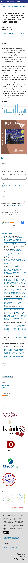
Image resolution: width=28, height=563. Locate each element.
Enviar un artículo (7, 376)
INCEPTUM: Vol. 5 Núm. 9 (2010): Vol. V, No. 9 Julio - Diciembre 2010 (14, 262)
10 (12, 334)
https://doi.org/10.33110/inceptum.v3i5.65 (14, 33)
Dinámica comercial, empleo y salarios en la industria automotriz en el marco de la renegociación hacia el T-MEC (15, 291)
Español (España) (6, 385)
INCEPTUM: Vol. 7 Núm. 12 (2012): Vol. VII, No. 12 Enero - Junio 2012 (15, 311)
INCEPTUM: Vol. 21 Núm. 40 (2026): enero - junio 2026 (15, 330)
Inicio (2, 4)
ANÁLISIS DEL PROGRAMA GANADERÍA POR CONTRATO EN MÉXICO (15, 316)
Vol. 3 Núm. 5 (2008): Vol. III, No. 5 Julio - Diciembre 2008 (13, 6)
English (4, 387)
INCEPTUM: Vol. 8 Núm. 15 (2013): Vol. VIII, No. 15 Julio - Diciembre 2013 (15, 255)
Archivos (7, 4)
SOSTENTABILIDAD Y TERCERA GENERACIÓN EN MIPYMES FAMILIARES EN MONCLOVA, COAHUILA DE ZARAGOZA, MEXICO (14, 251)
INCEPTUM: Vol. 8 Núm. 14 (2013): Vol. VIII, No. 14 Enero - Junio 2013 (15, 318)
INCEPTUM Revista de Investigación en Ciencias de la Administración (13, 546)
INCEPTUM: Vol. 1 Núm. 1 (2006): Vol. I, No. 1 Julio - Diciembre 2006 (14, 304)
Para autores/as (5, 368)
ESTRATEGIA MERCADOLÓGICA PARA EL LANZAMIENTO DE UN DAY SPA (13, 260)
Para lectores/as (5, 365)
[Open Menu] (1, 1)
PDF (4, 158)
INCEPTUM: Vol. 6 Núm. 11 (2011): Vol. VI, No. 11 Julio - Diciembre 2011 (15, 242)
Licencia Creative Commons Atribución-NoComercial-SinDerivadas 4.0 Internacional (13, 537)
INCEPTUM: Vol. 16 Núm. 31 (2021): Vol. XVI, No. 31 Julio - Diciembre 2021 (15, 294)
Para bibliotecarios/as (6, 370)
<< (2, 334)
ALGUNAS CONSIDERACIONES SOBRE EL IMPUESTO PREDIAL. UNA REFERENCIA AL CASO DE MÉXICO (14, 309)
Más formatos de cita (6, 178)
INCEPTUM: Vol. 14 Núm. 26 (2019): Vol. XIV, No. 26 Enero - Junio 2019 (14, 284)
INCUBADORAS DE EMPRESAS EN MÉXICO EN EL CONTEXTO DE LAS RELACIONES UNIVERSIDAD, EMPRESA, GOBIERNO (15, 239)
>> (14, 334)
